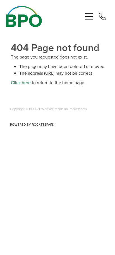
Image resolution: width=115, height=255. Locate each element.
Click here (21, 82)
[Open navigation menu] (89, 16)
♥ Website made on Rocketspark (63, 108)
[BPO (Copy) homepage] (44, 16)
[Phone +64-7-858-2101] (102, 16)
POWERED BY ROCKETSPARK (32, 124)
